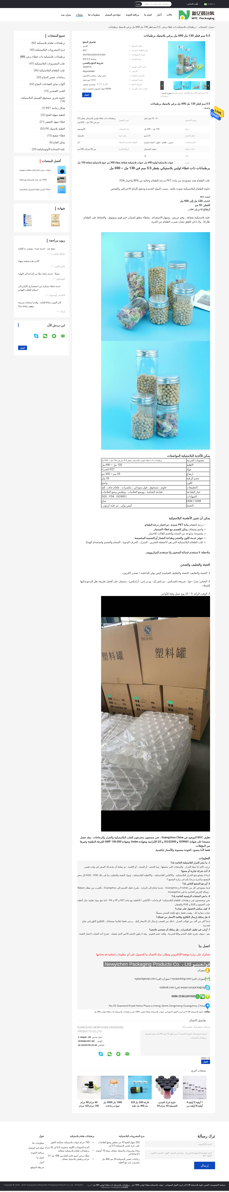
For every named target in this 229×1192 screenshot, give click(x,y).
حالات (169, 14)
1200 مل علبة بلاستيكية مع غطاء (33, 180)
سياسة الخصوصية (217, 1185)
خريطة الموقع (37, 1167)
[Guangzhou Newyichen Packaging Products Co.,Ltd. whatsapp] (56, 336)
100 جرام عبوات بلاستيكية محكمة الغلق (70, 1142)
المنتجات (202, 27)
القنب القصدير (57, 91)
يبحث (138, 4)
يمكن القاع (59, 142)
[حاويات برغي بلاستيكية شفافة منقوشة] (61, 170)
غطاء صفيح (58, 135)
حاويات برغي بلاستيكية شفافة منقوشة (35, 170)
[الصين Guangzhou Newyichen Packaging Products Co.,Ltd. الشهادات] (28, 220)
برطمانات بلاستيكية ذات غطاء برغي (179, 27)
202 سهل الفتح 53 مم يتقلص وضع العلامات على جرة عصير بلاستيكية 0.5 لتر (119, 1144)
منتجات (79, 14)
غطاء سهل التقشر (55, 121)
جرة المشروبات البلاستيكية (50, 49)
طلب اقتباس (192, 4)
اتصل (86, 95)
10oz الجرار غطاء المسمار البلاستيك (34, 189)
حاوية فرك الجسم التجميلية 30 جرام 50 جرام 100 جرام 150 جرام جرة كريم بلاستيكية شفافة (167, 1104)
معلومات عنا (94, 14)
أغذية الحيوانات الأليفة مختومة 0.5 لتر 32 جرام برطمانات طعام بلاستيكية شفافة (67, 1149)
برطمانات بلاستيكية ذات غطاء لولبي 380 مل (112, 1012)
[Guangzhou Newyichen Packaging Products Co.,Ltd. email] (65, 336)
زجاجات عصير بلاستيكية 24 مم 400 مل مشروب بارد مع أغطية (121, 1161)
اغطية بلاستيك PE (55, 128)
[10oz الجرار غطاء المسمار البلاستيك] (61, 189)
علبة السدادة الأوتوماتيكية (51, 149)
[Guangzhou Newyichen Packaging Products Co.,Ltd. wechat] (47, 336)
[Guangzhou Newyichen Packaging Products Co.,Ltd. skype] (38, 336)
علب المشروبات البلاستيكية (50, 63)
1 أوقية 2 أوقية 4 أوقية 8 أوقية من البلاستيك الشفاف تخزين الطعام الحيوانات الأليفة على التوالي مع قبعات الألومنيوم (195, 1104)
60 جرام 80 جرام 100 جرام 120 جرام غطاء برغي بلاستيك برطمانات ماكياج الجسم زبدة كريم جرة (89, 1104)
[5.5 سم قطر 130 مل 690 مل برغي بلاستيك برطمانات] (186, 60)
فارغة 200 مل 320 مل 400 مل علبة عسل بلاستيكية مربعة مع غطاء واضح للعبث (140, 1104)
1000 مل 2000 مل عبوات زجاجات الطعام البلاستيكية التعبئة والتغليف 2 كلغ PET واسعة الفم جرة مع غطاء (112, 1104)
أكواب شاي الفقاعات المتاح (50, 84)
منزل (211, 27)
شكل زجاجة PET (55, 108)
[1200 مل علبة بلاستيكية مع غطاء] (61, 180)
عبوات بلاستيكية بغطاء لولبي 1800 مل (148, 1012)
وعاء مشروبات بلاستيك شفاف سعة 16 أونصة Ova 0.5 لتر (118, 1152)
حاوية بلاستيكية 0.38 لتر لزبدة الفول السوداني (184, 1012)
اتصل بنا (148, 14)
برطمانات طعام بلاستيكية (51, 43)
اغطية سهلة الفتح (55, 114)
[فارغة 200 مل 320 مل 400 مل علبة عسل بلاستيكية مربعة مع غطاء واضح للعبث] (140, 1087)
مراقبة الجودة (132, 14)
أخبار (159, 14)
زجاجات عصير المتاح (53, 77)
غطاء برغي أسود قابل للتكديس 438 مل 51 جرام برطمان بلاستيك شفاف (68, 1157)
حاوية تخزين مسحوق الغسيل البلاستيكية (43, 97)
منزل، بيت (66, 14)
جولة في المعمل (113, 14)
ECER (125, 1187)
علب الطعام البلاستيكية (52, 70)
